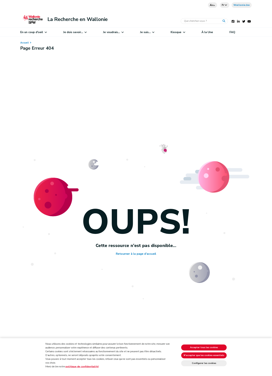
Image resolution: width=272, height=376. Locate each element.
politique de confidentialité (82, 366)
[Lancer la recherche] (224, 21)
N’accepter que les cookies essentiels (204, 355)
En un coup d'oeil (31, 32)
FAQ (232, 32)
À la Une (207, 32)
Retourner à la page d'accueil (136, 254)
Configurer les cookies (204, 363)
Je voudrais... (111, 32)
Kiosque (176, 32)
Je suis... (145, 32)
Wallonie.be (241, 5)
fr (223, 5)
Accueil (24, 42)
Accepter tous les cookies (204, 347)
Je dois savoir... (73, 32)
